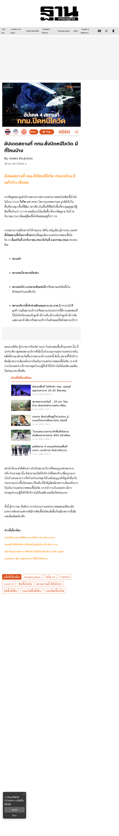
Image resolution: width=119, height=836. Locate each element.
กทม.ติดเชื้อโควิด (55, 591)
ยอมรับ (14, 810)
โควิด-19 (50, 577)
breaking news (32, 577)
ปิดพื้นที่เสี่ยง (10, 591)
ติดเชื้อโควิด (25, 584)
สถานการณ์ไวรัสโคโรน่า (49, 584)
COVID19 (65, 577)
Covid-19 (9, 584)
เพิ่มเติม (7, 804)
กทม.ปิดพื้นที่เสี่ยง (31, 591)
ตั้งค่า (14, 815)
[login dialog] (113, 30)
